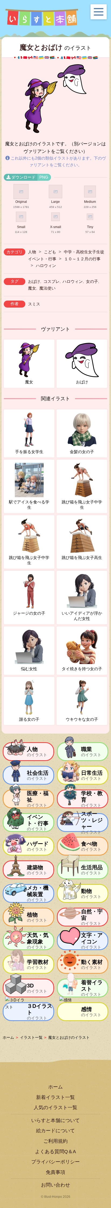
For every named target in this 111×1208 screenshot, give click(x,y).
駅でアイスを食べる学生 (29, 505)
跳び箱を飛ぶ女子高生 (82, 557)
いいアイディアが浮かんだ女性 (82, 616)
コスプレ (51, 281)
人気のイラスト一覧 (55, 1107)
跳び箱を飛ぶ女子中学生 (82, 505)
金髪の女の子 (82, 451)
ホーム (8, 1037)
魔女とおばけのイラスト (69, 1037)
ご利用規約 (55, 1141)
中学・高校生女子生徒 (84, 252)
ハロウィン (46, 265)
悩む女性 (29, 668)
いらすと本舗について (55, 1120)
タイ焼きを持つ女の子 (82, 668)
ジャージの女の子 (29, 613)
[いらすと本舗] (41, 17)
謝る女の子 (29, 719)
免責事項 (55, 1172)
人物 (32, 252)
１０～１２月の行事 (82, 259)
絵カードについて (55, 1130)
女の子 (92, 281)
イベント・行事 (42, 259)
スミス (34, 304)
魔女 (32, 288)
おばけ (34, 281)
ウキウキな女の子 (82, 719)
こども (50, 252)
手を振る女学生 (29, 451)
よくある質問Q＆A (55, 1151)
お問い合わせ (55, 1185)
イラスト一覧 (31, 1037)
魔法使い (47, 288)
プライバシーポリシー (55, 1161)
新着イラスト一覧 (55, 1097)
